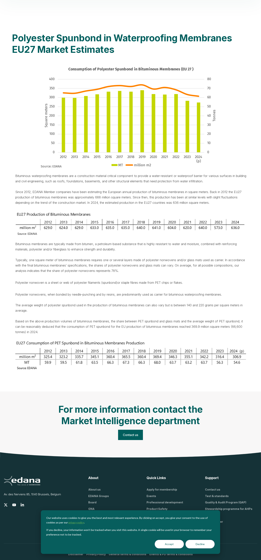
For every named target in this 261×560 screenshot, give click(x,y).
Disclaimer (75, 554)
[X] (6, 505)
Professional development (165, 502)
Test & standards (217, 496)
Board (92, 502)
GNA (91, 508)
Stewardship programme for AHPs (228, 508)
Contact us (212, 489)
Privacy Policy (96, 554)
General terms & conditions (127, 554)
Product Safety (157, 508)
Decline (200, 544)
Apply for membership (162, 489)
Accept (169, 544)
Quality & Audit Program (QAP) (225, 502)
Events (151, 496)
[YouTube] (14, 505)
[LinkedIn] (22, 505)
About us (94, 489)
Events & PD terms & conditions (171, 554)
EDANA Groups (98, 496)
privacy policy (76, 522)
